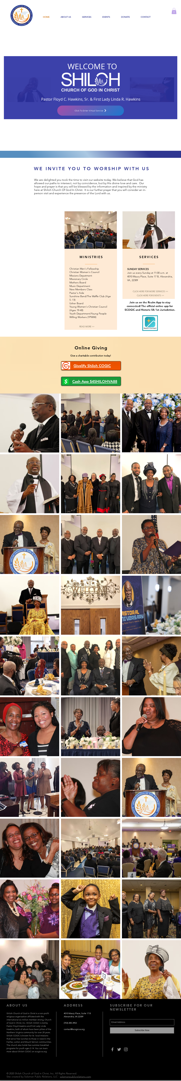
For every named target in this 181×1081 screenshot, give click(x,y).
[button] (174, 11)
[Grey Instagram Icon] (125, 1049)
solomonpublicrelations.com (75, 1076)
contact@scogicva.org (74, 1029)
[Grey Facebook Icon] (112, 1049)
